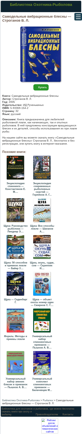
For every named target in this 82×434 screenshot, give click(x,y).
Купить (42, 87)
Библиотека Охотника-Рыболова (41, 4)
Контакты (68, 414)
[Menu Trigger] (78, 16)
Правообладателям (47, 414)
